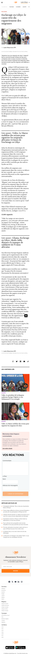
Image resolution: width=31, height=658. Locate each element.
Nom (4, 479)
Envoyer (15, 570)
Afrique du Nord (5, 603)
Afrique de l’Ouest (5, 605)
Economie (18, 6)
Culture (3, 595)
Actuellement (4, 6)
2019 (2, 632)
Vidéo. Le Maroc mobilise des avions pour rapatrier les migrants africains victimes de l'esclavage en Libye (15, 138)
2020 (2, 630)
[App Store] (10, 647)
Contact (3, 620)
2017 (2, 635)
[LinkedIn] (18, 582)
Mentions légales (5, 618)
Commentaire (7, 460)
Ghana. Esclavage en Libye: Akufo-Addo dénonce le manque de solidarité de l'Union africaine (15, 242)
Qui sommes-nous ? (6, 615)
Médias (3, 597)
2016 (2, 637)
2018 (2, 633)
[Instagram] (22, 582)
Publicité (3, 622)
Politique (11, 6)
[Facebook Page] (9, 582)
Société (24, 6)
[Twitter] (12, 582)
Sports (3, 599)
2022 (2, 626)
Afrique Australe (5, 610)
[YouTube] (15, 582)
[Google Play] (20, 647)
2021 (2, 628)
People (3, 593)
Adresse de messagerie (10, 485)
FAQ (2, 617)
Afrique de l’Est (5, 608)
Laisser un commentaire (15, 493)
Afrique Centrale (5, 607)
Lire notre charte (7, 448)
